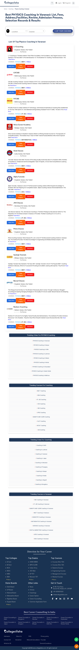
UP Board (10, 590)
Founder (43, 640)
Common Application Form (38, 601)
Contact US (7, 640)
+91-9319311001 (58, 591)
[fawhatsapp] (76, 639)
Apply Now (11, 66)
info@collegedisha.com (60, 594)
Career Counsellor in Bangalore (24, 618)
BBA (8, 577)
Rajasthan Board (12, 598)
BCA (8, 568)
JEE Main (33, 571)
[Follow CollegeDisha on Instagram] (64, 598)
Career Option (34, 596)
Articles (32, 590)
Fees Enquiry (20, 66)
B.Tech (9, 562)
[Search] (52, 3)
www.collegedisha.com (39, 648)
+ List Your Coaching (62, 31)
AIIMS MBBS (34, 562)
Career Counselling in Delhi (10, 618)
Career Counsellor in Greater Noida (67, 623)
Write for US (7, 643)
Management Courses (59, 574)
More (8, 579)
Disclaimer (18, 640)
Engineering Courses (58, 571)
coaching (11, 9)
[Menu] (73, 3)
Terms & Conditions (45, 643)
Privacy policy (45, 636)
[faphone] (76, 646)
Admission (7, 636)
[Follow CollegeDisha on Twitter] (56, 598)
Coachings (33, 593)
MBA (8, 574)
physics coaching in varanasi (22, 9)
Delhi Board (10, 587)
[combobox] (17, 31)
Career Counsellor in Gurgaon (24, 623)
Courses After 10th (58, 562)
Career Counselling (36, 598)
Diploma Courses (57, 568)
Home (5, 9)
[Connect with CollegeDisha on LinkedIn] (60, 598)
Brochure (30, 66)
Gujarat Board (11, 601)
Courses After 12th (58, 565)
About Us (19, 636)
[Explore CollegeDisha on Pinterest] (68, 598)
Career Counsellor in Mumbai (38, 618)
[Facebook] (52, 598)
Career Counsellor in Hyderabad (67, 618)
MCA (8, 571)
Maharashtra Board (13, 596)
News (31, 587)
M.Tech (9, 565)
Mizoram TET (34, 577)
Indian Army (33, 568)
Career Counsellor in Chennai (53, 618)
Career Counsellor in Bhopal (38, 623)
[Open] (26, 31)
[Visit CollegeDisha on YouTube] (72, 598)
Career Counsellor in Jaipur (10, 623)
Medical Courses (57, 577)
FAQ (30, 636)
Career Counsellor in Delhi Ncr (53, 623)
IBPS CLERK (33, 565)
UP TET (32, 574)
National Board (11, 593)
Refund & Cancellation (33, 640)
